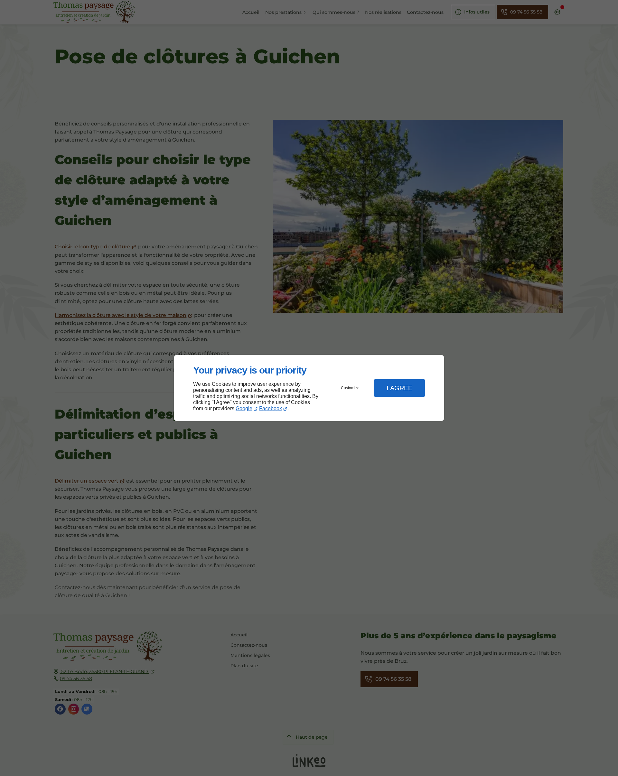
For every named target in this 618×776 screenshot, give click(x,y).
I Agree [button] (399, 388)
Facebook (270, 408)
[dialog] (309, 388)
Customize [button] (350, 388)
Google (244, 408)
